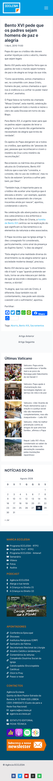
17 (14, 503)
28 (39, 508)
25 (20, 508)
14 (39, 499)
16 (8, 503)
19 (26, 503)
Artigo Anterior (26, 336)
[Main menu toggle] (46, 8)
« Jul (7, 520)
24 (14, 508)
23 (8, 508)
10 (14, 499)
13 (33, 499)
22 (45, 503)
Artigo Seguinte (26, 342)
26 (26, 508)
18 (20, 503)
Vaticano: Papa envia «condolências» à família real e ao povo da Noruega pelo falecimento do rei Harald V (36, 371)
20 (33, 503)
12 (26, 499)
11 (20, 499)
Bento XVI (24, 325)
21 (39, 503)
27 (33, 508)
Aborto (14, 325)
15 (45, 499)
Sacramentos (37, 325)
